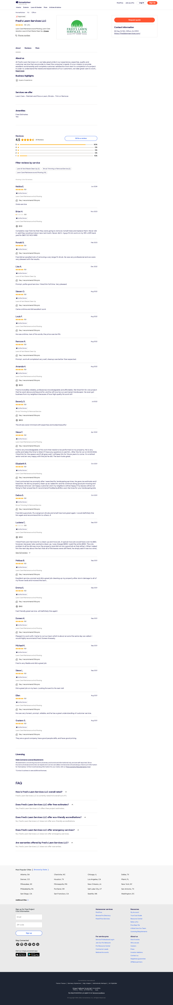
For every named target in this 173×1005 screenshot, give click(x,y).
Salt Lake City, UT (95, 889)
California (81, 989)
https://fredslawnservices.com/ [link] (127, 33)
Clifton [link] (34, 12)
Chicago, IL (92, 875)
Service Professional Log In (105, 939)
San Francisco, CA (61, 894)
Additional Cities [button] (21, 900)
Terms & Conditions (99, 993)
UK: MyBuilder (113, 983)
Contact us (134, 955)
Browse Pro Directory (103, 915)
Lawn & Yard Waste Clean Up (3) (28, 169)
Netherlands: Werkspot (100, 983)
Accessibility (96, 989)
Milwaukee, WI (26, 884)
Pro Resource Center (103, 946)
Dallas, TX (125, 875)
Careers (133, 946)
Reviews (28, 48)
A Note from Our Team (138, 928)
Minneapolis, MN (60, 884)
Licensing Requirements (139, 931)
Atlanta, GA (25, 875)
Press (132, 949)
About (18, 48)
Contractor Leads (102, 949)
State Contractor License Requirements (29, 760)
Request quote (135, 20)
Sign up (29, 933)
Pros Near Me (135, 925)
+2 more (46, 31)
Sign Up (152, 3)
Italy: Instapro (87, 983)
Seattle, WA (92, 894)
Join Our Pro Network (103, 943)
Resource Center (136, 919)
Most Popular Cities (23, 870)
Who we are (135, 943)
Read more (20, 71)
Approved (21, 16)
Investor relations (137, 952)
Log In (141, 3)
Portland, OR (59, 889)
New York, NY (126, 884)
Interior (18, 7)
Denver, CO (25, 879)
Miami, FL (125, 879)
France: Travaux (61, 983)
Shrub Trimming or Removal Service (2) (56, 169)
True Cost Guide (136, 915)
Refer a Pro (134, 922)
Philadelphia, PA (26, 889)
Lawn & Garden (36, 7)
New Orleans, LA (94, 884)
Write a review (81, 138)
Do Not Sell (88, 989)
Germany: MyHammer (74, 983)
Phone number (24, 35)
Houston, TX (59, 879)
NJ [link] (28, 12)
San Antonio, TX (127, 889)
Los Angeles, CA (94, 879)
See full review (22, 553)
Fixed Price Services (103, 919)
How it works (135, 939)
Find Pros (99, 912)
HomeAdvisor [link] (20, 12)
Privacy (75, 989)
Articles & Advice (55, 7)
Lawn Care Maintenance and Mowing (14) (31, 172)
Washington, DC (127, 894)
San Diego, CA (26, 894)
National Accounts (102, 952)
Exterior (26, 7)
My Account (135, 912)
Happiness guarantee (138, 959)
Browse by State (40, 870)
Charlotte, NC (59, 875)
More (45, 7)
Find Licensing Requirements (76, 767)
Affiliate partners (136, 962)
